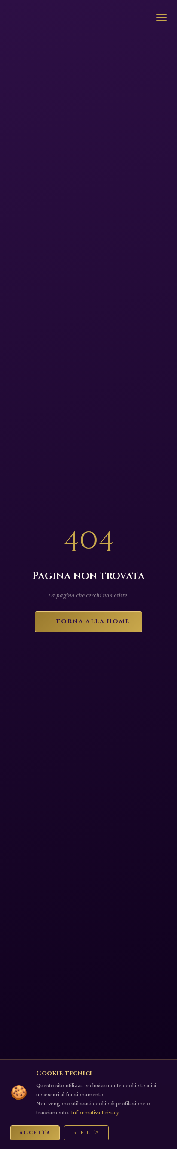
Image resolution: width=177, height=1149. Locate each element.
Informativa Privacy (95, 1112)
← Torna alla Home (88, 621)
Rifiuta (86, 1133)
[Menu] (161, 17)
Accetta (35, 1133)
